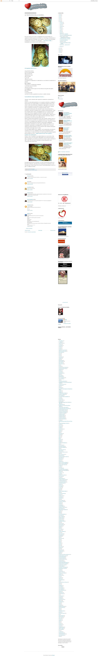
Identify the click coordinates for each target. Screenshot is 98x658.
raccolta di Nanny (61, 561)
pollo (59, 541)
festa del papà (61, 445)
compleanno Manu (62, 415)
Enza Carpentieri (30, 199)
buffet (60, 374)
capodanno (60, 385)
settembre (61, 26)
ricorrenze (60, 577)
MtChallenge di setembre (63, 509)
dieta (59, 432)
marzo (61, 31)
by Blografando (65, 302)
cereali (60, 397)
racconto (60, 570)
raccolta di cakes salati (62, 559)
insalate (60, 477)
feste (59, 448)
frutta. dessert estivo (62, 454)
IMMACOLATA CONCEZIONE (63, 470)
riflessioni (60, 578)
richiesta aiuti (61, 575)
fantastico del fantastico (62, 442)
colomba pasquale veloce (63, 409)
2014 (60, 18)
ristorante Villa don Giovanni (63, 582)
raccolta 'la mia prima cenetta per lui (64, 554)
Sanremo (60, 591)
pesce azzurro (61, 533)
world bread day (61, 632)
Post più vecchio (52, 230)
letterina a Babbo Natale (62, 491)
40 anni (60, 347)
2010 (60, 49)
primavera (60, 547)
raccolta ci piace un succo (63, 555)
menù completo (61, 500)
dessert (60, 431)
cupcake (60, 430)
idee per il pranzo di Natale (63, 462)
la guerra (60, 484)
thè (59, 614)
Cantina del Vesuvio (62, 384)
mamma (60, 494)
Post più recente (27, 230)
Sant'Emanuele (61, 593)
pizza (60, 539)
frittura (60, 453)
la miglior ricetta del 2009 (63, 479)
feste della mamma (62, 449)
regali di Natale (61, 571)
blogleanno (60, 369)
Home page (40, 230)
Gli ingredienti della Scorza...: (31, 68)
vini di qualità (61, 629)
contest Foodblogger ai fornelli (63, 423)
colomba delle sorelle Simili (63, 407)
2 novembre (61, 345)
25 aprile (60, 346)
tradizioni (60, 620)
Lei (48, 39)
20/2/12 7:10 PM (29, 210)
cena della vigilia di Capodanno (64, 396)
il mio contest (61, 468)
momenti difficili (61, 506)
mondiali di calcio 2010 (62, 507)
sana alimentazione (62, 590)
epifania (60, 440)
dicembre (61, 22)
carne (60, 386)
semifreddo (60, 598)
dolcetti (60, 434)
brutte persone (61, 373)
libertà (60, 492)
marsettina (29, 187)
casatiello (60, 390)
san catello (60, 586)
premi (60, 545)
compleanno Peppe (62, 417)
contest (60, 420)
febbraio (61, 32)
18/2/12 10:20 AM (30, 178)
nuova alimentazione (62, 514)
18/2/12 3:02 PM (29, 189)
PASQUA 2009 (61, 517)
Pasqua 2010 (61, 518)
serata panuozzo (61, 599)
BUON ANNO (61, 376)
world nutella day (61, 635)
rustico (60, 583)
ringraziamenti (61, 579)
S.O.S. (60, 584)
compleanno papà (62, 416)
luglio (61, 27)
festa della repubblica (62, 447)
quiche (60, 553)
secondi (60, 597)
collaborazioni (61, 404)
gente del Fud (61, 455)
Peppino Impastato (62, 531)
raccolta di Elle (61, 560)
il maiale (60, 465)
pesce (60, 532)
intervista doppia (61, 478)
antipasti (60, 358)
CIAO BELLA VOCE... (63, 41)
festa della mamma (62, 446)
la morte (60, 487)
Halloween (60, 461)
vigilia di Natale (61, 628)
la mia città (60, 486)
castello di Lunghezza (62, 394)
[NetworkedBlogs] (65, 172)
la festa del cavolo (61, 483)
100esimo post (61, 343)
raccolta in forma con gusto (63, 563)
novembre (61, 23)
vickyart (28, 192)
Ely (27, 181)
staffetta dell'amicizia (62, 606)
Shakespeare (61, 601)
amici (60, 354)
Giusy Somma (60, 96)
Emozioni (60, 439)
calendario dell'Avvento (62, 381)
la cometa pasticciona (62, 480)
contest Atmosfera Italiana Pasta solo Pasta (65, 421)
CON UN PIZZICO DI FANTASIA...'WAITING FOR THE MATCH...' (68, 121)
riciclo (60, 576)
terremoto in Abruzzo (62, 613)
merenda (60, 502)
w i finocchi (60, 631)
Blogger (53, 655)
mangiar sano (61, 495)
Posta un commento (29, 228)
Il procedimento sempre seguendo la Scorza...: (35, 96)
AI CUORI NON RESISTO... (64, 40)
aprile (61, 30)
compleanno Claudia (62, 413)
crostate (60, 427)
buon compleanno (62, 377)
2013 (60, 19)
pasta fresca (61, 523)
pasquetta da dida (61, 521)
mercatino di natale (62, 501)
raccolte (60, 569)
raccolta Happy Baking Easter (63, 562)
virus (59, 630)
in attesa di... (61, 472)
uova (59, 622)
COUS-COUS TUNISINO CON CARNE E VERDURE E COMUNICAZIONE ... (68, 136)
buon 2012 (60, 375)
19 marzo (60, 344)
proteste (60, 552)
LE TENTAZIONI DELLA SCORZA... (65, 38)
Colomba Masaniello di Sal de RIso (64, 408)
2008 (60, 52)
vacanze (60, 623)
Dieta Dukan (61, 433)
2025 (60, 15)
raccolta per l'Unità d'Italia (63, 567)
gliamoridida (61, 457)
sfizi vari (60, 600)
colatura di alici (61, 400)
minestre (60, 503)
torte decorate (61, 616)
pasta (60, 522)
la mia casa (60, 485)
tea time (60, 612)
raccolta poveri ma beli (62, 568)
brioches (60, 370)
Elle (59, 438)
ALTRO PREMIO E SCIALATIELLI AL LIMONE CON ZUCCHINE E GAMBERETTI (68, 113)
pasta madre (61, 525)
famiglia (60, 441)
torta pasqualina (61, 615)
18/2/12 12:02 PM (30, 184)
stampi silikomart (61, 607)
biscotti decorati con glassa (63, 367)
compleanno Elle (61, 414)
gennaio (61, 46)
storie (60, 608)
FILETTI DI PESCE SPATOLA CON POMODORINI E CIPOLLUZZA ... (66, 129)
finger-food (60, 450)
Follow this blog (65, 174)
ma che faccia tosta (62, 493)
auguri (60, 359)
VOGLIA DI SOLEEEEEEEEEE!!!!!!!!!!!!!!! (66, 35)
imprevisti (60, 471)
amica (60, 353)
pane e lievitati (61, 516)
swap (60, 609)
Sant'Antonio (61, 592)
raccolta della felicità (62, 556)
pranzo (60, 544)
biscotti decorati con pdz (62, 368)
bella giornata (61, 360)
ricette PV (60, 574)
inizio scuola (61, 476)
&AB (67, 302)
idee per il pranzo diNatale (63, 463)
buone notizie (61, 378)
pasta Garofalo (61, 524)
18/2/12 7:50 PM (29, 196)
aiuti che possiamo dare (62, 351)
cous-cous (60, 425)
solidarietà (60, 605)
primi (59, 548)
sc (59, 594)
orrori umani (61, 515)
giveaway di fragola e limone (63, 456)
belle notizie (61, 362)
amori (60, 355)
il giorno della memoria (62, 464)
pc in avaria (60, 529)
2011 (60, 48)
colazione (60, 401)
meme (60, 499)
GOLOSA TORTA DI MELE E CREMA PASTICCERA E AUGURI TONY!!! (68, 144)
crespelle (60, 426)
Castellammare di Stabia (63, 393)
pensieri (60, 530)
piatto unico (60, 538)
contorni (60, 424)
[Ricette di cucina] (61, 242)
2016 (60, 17)
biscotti (60, 366)
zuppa (60, 636)
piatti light (60, 536)
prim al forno (61, 546)
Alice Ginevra (61, 352)
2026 (60, 14)
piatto (60, 537)
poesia (60, 540)
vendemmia (61, 624)
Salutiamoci (61, 585)
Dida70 (28, 213)
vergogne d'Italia (61, 627)
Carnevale (60, 387)
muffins (60, 510)
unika (60, 621)
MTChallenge (61, 508)
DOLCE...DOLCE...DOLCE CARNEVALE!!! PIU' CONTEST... (65, 37)
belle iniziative (61, 361)
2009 (60, 50)
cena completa (61, 395)
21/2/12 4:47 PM (29, 226)
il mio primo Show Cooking (63, 469)
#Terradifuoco (61, 340)
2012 (60, 21)
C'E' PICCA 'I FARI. (47, 40)
